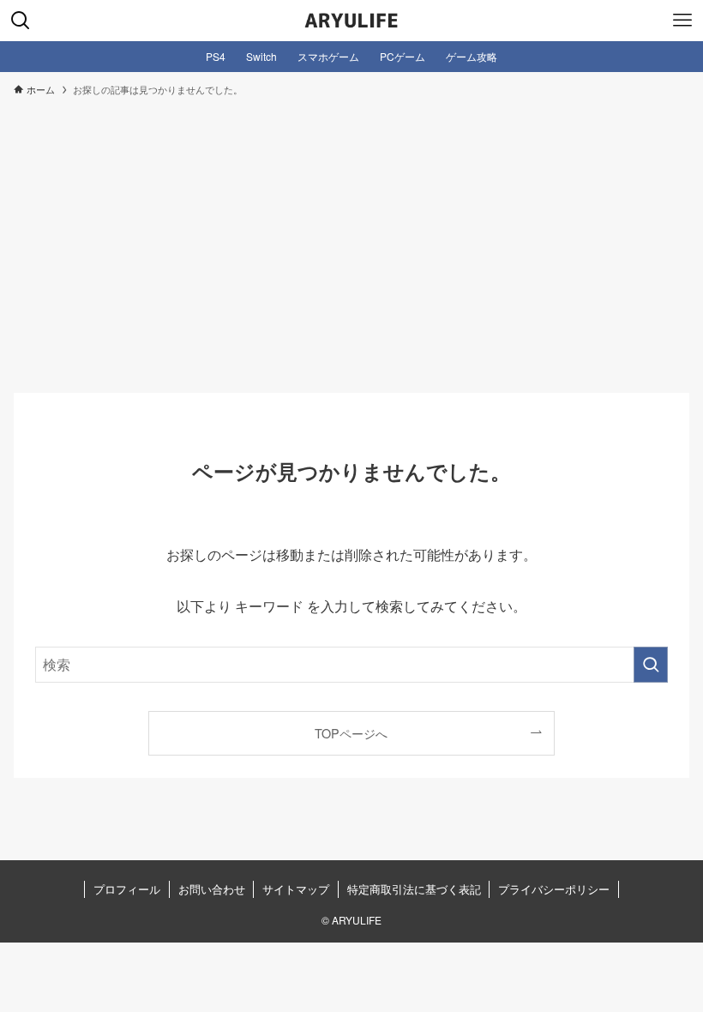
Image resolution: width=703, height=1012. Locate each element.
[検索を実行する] (651, 665)
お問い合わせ (211, 889)
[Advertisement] (351, 237)
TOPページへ (351, 733)
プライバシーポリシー (554, 889)
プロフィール (126, 889)
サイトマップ (295, 889)
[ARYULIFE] (351, 20)
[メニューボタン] (682, 20)
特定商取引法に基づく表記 (414, 889)
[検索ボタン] (20, 20)
